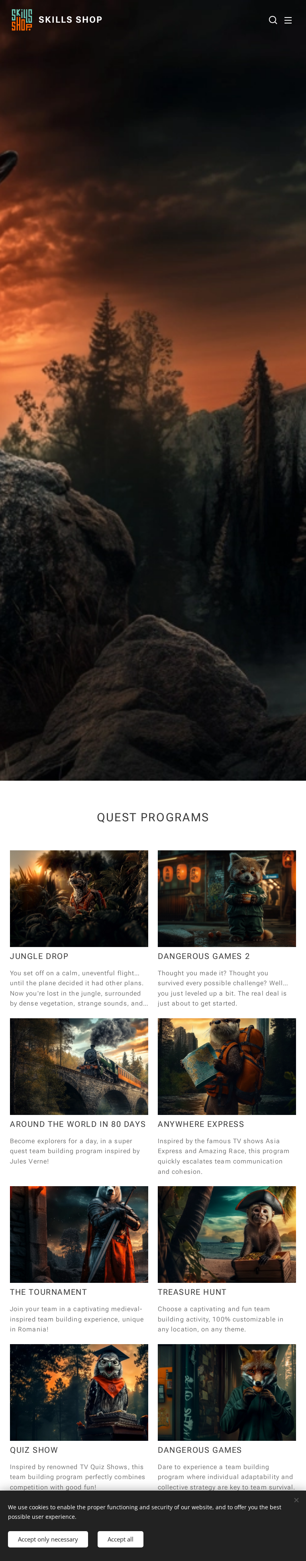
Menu (288, 20)
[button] (272, 20)
